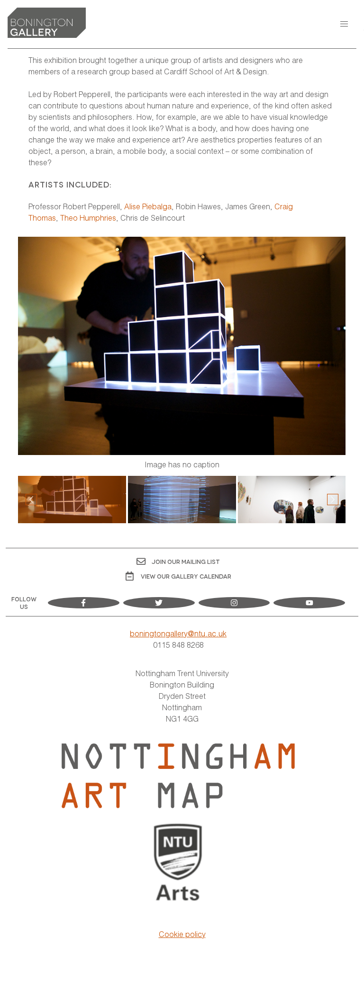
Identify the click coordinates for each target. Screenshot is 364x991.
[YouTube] (309, 602)
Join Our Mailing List (186, 561)
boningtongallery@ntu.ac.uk (178, 633)
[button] (344, 24)
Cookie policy (182, 933)
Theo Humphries (88, 217)
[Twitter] (159, 602)
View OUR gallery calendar (186, 576)
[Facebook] (83, 602)
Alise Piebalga (148, 206)
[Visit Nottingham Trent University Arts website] (178, 863)
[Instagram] (234, 602)
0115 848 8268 (178, 644)
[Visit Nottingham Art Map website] (178, 776)
